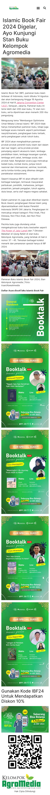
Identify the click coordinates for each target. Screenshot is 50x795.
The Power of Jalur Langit (14, 230)
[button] (38, 8)
